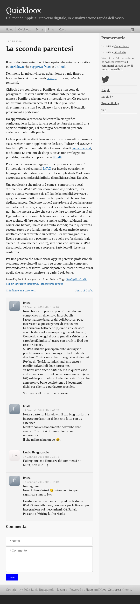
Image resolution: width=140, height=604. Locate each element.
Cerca (62, 29)
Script (39, 29)
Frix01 (79, 279)
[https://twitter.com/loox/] (105, 81)
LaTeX (47, 169)
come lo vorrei (81, 148)
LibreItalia (120, 52)
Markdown (16, 67)
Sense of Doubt (84, 290)
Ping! (51, 29)
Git (85, 279)
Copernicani (121, 46)
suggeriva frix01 (41, 67)
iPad (51, 283)
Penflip (51, 78)
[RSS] (132, 29)
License (62, 590)
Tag (103, 110)
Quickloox (23, 10)
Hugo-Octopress (110, 590)
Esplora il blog (110, 103)
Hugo (89, 590)
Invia (12, 577)
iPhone (59, 283)
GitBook (59, 67)
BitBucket (20, 283)
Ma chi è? (107, 96)
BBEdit (57, 157)
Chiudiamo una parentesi (21, 290)
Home (9, 29)
